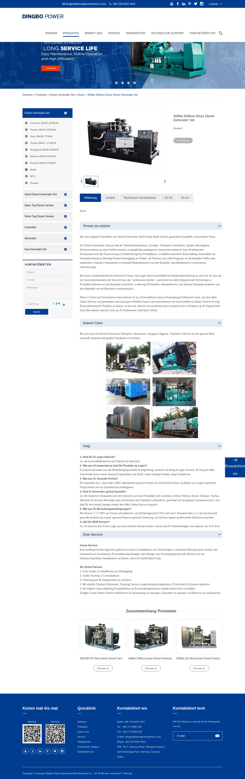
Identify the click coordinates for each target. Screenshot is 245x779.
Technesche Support (167, 33)
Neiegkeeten (135, 33)
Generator (30, 238)
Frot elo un (183, 140)
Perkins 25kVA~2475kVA (43, 129)
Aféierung (90, 197)
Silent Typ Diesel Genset (39, 216)
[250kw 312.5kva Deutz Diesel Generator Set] (199, 636)
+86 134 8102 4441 (135, 741)
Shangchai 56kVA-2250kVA (44, 149)
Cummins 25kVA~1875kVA (44, 123)
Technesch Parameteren (140, 197)
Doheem (51, 33)
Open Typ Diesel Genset (39, 205)
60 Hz (185, 197)
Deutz (81, 94)
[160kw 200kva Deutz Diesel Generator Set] (151, 636)
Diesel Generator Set (62, 94)
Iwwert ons (93, 33)
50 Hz (168, 197)
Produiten (71, 33)
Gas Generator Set (35, 249)
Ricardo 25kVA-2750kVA (43, 163)
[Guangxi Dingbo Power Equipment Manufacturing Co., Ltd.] (43, 16)
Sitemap (128, 773)
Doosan (34, 183)
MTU (32, 176)
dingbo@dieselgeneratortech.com (86, 3)
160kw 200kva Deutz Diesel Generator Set (153, 658)
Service (114, 33)
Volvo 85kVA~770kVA (41, 136)
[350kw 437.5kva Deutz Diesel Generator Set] (103, 636)
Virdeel (110, 197)
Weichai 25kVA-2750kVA (43, 156)
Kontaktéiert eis (203, 33)
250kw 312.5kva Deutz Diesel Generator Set (202, 658)
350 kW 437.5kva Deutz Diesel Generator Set (107, 658)
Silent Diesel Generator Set (40, 194)
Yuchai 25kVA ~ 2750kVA (43, 143)
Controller (30, 227)
